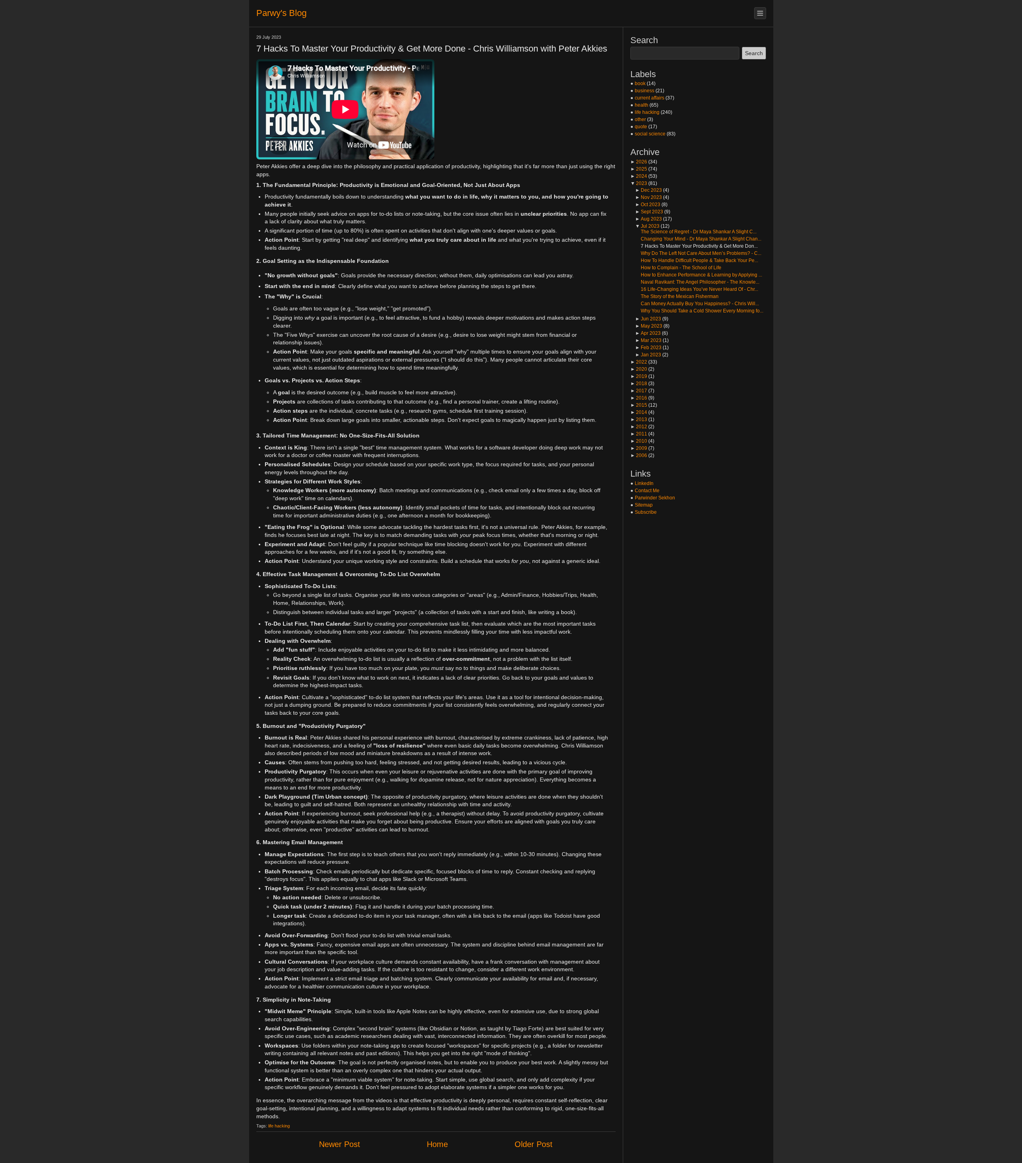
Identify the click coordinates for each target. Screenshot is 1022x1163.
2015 (638, 405)
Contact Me (647, 490)
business (644, 90)
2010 (638, 441)
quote (641, 126)
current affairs (649, 98)
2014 (638, 412)
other (640, 119)
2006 (638, 455)
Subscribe (646, 512)
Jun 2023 (648, 319)
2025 (638, 169)
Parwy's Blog (281, 13)
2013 (638, 419)
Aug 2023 (648, 219)
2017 (638, 391)
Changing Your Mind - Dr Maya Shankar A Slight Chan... (701, 239)
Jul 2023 (647, 226)
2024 (638, 176)
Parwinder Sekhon (655, 498)
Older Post (534, 1144)
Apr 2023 (648, 333)
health (641, 105)
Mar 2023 (648, 340)
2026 (638, 162)
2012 (638, 426)
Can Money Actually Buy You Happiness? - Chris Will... (700, 303)
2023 (638, 183)
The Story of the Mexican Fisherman (680, 296)
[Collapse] (760, 13)
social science (650, 134)
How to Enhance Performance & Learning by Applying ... (701, 275)
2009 (638, 448)
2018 (638, 383)
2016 (638, 398)
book (640, 83)
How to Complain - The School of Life (681, 267)
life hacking (279, 1125)
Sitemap (644, 505)
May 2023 (648, 326)
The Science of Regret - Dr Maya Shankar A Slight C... (699, 232)
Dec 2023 (648, 190)
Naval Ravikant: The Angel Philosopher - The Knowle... (700, 282)
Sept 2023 (649, 212)
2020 (638, 369)
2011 (638, 434)
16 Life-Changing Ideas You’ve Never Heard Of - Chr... (699, 289)
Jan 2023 (648, 355)
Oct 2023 (647, 204)
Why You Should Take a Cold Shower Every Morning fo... (702, 311)
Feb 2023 (648, 347)
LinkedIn (644, 483)
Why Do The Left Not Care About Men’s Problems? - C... (701, 253)
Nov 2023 (648, 197)
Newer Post (339, 1144)
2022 (638, 362)
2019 (638, 376)
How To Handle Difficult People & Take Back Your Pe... (699, 260)
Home (437, 1144)
